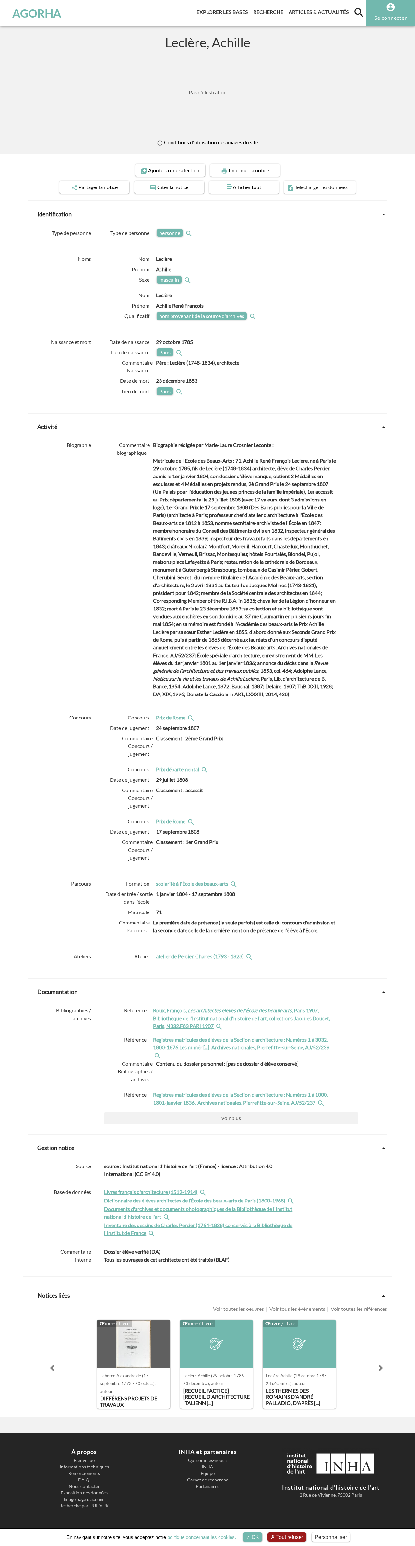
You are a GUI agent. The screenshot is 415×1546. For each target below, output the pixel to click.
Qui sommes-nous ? (207, 1460)
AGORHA (36, 12)
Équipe (208, 1473)
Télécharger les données (321, 187)
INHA (207, 1466)
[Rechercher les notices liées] (191, 717)
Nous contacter (84, 1486)
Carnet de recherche (207, 1479)
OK (254, 1537)
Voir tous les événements (297, 1309)
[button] (52, 1367)
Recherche (269, 11)
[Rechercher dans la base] (203, 1192)
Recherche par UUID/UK (84, 1505)
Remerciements (84, 1473)
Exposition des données (84, 1492)
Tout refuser (289, 1537)
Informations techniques (84, 1466)
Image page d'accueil (84, 1499)
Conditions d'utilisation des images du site (210, 142)
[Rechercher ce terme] (189, 233)
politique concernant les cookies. (201, 1537)
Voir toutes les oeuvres (239, 1309)
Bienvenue (84, 1460)
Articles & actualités (320, 11)
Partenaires (207, 1486)
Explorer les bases (223, 11)
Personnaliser (331, 1537)
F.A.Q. (84, 1479)
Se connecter (390, 18)
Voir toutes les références (358, 1309)
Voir (231, 1118)
